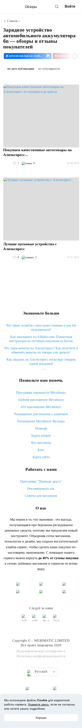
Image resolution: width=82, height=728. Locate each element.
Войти (70, 6)
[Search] (56, 6)
